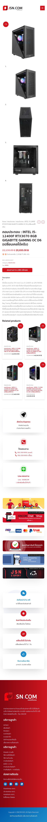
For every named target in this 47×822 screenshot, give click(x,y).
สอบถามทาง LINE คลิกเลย (17, 270)
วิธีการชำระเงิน (8, 758)
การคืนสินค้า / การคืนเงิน (11, 769)
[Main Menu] (42, 8)
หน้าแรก (5, 725)
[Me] (11, 784)
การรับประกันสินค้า (9, 767)
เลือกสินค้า (6, 728)
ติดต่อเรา (6, 731)
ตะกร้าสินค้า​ (7, 734)
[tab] (23, 277)
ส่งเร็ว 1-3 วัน (7, 764)
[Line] (5, 784)
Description (6, 277)
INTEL (7, 265)
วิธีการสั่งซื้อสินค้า (9, 755)
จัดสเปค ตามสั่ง (8, 752)
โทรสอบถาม (23, 449)
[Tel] (22, 784)
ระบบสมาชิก (7, 737)
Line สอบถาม (23, 476)
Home (4, 222)
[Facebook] (16, 784)
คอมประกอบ (11, 222)
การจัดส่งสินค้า (8, 761)
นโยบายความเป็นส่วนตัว (10, 742)
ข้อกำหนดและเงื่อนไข (9, 739)
